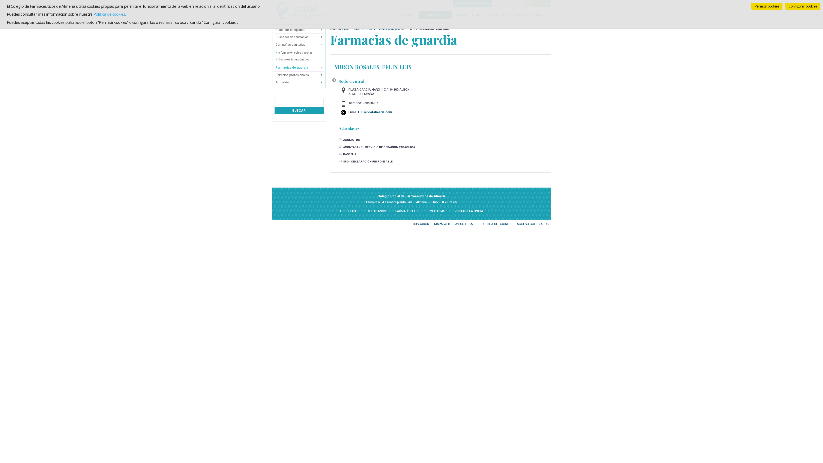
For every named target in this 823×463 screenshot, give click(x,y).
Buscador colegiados (290, 30)
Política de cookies (109, 14)
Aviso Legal (465, 224)
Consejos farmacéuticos (293, 59)
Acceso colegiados (533, 224)
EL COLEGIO (348, 211)
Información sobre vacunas (295, 52)
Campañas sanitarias (290, 45)
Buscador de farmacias (292, 37)
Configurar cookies (802, 6)
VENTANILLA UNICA (469, 211)
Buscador (421, 224)
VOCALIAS (437, 211)
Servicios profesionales (292, 75)
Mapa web (442, 224)
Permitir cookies (767, 6)
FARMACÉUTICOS (408, 211)
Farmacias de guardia (292, 67)
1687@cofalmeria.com (374, 112)
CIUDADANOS (376, 211)
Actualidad (283, 82)
